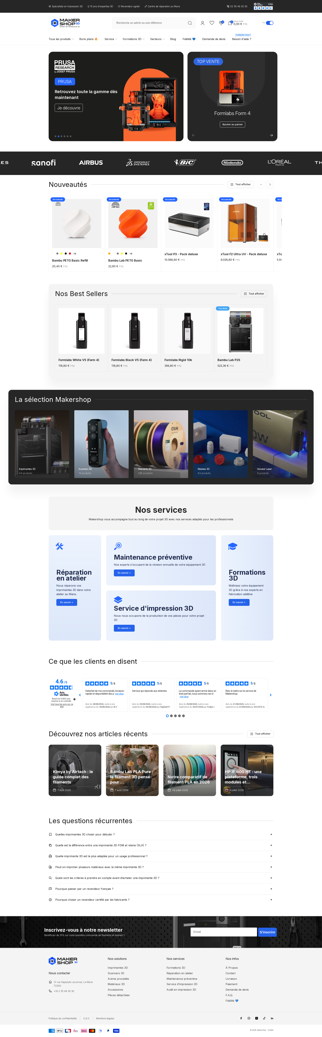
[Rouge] (70, 254)
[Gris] (57, 254)
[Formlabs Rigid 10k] (187, 347)
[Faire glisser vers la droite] (269, 184)
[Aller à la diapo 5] (67, 136)
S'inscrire (267, 932)
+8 (75, 254)
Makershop (261, 1030)
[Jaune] (62, 254)
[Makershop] (63, 964)
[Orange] (109, 254)
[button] (244, 22)
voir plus (119, 693)
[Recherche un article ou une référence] (189, 23)
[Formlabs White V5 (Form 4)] (81, 347)
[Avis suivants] (270, 695)
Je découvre (68, 107)
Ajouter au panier (232, 124)
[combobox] (154, 23)
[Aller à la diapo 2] (58, 136)
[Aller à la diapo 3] (61, 136)
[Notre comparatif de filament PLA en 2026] (189, 770)
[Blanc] (53, 254)
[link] (237, 6)
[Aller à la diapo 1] (55, 136)
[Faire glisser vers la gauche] (261, 184)
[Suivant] (271, 135)
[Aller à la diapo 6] (70, 136)
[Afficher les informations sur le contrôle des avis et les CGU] (74, 699)
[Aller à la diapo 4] (64, 136)
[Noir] (66, 254)
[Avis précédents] (80, 695)
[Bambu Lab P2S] (240, 347)
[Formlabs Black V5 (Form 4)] (134, 347)
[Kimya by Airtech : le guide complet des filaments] (75, 770)
